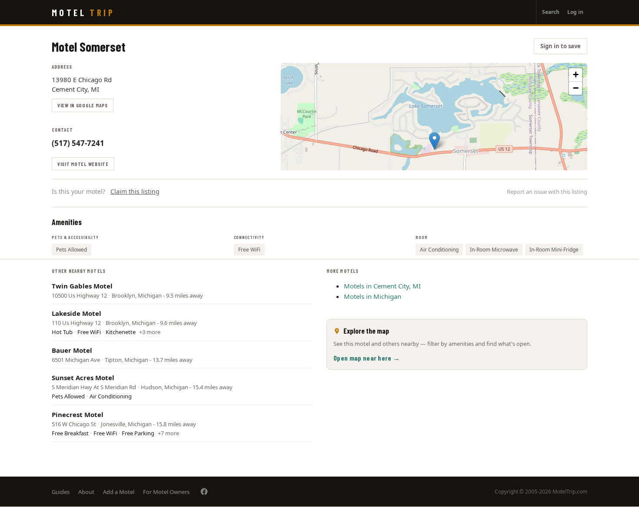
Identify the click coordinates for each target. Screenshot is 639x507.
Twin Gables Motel (82, 286)
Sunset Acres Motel (83, 377)
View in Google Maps (82, 105)
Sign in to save (560, 46)
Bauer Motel (72, 350)
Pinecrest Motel (77, 414)
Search (550, 12)
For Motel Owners (166, 492)
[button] (434, 141)
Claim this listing (135, 191)
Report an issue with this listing (547, 192)
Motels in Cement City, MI (382, 286)
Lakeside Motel (76, 313)
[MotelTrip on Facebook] (204, 491)
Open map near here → (366, 358)
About (86, 492)
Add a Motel (118, 492)
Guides (61, 492)
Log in (575, 12)
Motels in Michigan (372, 296)
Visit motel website (83, 164)
